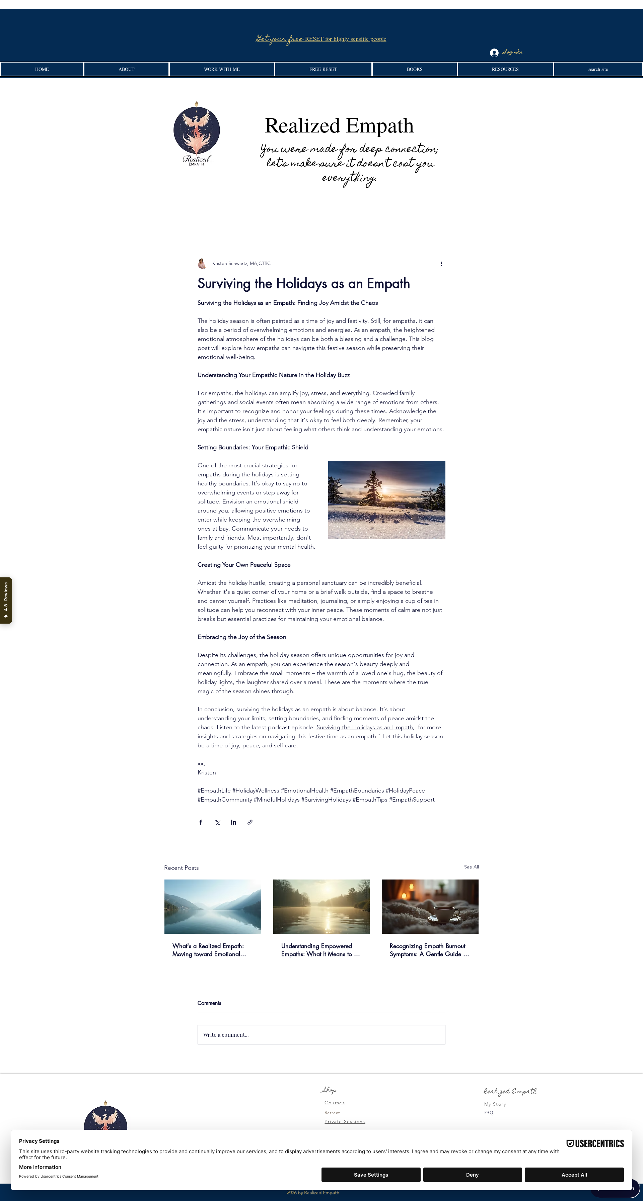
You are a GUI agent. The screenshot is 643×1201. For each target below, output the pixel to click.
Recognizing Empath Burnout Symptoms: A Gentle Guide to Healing (429, 950)
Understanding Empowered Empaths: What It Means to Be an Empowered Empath (320, 950)
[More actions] (441, 264)
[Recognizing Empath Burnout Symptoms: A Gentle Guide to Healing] (430, 907)
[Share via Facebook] (201, 822)
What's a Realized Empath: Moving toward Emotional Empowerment (208, 950)
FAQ (488, 1112)
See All (471, 867)
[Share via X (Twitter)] (217, 822)
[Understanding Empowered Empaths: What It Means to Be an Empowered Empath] (321, 907)
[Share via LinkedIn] (233, 822)
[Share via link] (250, 822)
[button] (126, 69)
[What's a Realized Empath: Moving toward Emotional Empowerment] (212, 907)
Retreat (332, 1113)
